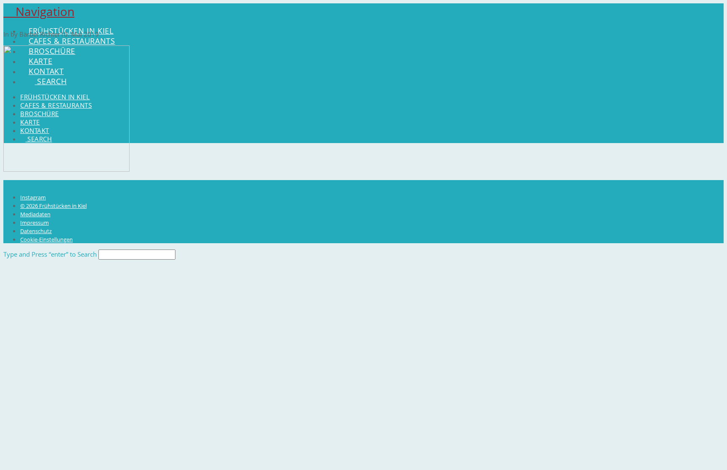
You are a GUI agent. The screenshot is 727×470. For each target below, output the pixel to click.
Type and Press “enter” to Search (50, 254)
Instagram (33, 197)
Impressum (34, 222)
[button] (38, 11)
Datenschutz (36, 231)
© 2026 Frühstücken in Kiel (53, 206)
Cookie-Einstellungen (46, 239)
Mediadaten (35, 214)
